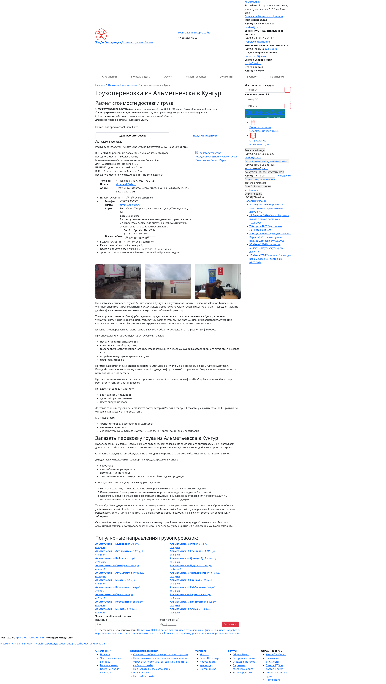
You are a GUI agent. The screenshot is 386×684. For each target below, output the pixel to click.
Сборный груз (241, 654)
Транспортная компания (30, 637)
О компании (109, 76)
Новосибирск (207, 661)
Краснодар (206, 665)
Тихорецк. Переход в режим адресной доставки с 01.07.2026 (270, 259)
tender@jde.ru (253, 27)
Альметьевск (252, 1)
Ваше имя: (101, 619)
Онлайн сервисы (196, 76)
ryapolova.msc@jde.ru (257, 41)
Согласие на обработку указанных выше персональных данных (201, 633)
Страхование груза (244, 661)
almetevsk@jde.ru (126, 184)
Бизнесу (251, 76)
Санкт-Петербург (210, 658)
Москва (204, 654)
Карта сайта (203, 32)
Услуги (168, 76)
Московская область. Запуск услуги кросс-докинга (266, 248)
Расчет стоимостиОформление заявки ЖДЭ (264, 129)
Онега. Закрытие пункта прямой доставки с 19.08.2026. (269, 219)
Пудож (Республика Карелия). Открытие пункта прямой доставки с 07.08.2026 (270, 237)
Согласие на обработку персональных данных (160, 654)
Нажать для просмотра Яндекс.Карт (116, 127)
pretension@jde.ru (255, 56)
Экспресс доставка (244, 658)
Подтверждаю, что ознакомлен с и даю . (167, 631)
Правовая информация (143, 650)
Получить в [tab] (205, 135)
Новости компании (256, 201)
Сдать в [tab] (132, 135)
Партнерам (277, 76)
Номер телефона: (168, 619)
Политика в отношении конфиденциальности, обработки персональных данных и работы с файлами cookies (160, 661)
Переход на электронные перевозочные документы (266, 208)
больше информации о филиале (264, 16)
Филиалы (20, 643)
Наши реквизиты (143, 672)
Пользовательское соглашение (152, 669)
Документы (226, 76)
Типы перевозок (242, 672)
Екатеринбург (208, 669)
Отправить (230, 624)
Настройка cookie (94, 643)
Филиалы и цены (140, 76)
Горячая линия (187, 32)
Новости (105, 654)
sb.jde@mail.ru (253, 63)
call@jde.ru (271, 49)
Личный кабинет (265, 114)
